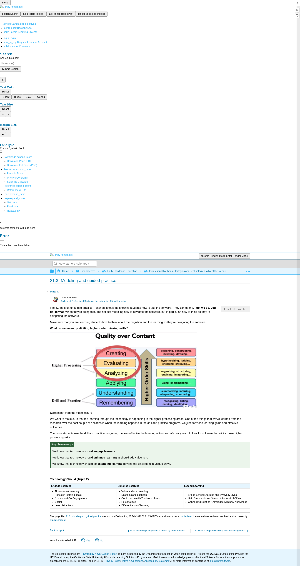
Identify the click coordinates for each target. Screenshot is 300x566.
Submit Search (10, 69)
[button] (12, 206)
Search (55, 263)
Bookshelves (88, 271)
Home (66, 271)
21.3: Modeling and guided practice (83, 516)
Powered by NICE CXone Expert (99, 554)
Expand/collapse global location (248, 270)
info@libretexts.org (219, 561)
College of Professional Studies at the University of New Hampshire (94, 301)
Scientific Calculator (18, 181)
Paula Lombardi (58, 520)
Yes (88, 540)
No (101, 540)
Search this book (9, 58)
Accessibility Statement (157, 561)
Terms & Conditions (132, 561)
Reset (5, 91)
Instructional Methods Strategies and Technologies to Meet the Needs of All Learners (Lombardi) (202, 271)
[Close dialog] (2, 240)
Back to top (56, 530)
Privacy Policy (112, 561)
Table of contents (235, 309)
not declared (186, 516)
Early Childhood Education (122, 271)
